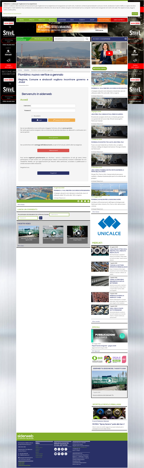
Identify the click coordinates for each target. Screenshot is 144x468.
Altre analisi (96, 321)
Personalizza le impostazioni (12, 13)
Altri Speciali (96, 351)
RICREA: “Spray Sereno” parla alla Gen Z (108, 424)
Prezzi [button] (31, 20)
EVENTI (37, 452)
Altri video (21, 245)
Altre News (21, 204)
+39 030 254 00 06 (23, 453)
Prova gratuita (53, 137)
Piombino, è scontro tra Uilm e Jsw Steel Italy (107, 142)
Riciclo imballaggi (107, 404)
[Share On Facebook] (88, 201)
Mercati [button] (41, 20)
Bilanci (52, 20)
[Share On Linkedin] (82, 201)
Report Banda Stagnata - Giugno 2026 (104, 345)
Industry (26, 70)
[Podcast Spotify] (59, 453)
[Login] (40, 217)
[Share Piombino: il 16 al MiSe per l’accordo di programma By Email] (78, 201)
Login (40, 120)
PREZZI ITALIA (39, 447)
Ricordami (37, 116)
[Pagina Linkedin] (55, 449)
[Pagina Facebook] (62, 449)
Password (27, 110)
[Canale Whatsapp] (65, 453)
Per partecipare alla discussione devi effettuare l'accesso (33, 214)
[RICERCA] (87, 39)
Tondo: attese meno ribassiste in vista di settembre (117, 281)
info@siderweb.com (24, 455)
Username (27, 105)
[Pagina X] (65, 449)
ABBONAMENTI (39, 453)
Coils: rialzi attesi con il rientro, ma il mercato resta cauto (118, 250)
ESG (72, 20)
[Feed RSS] (62, 453)
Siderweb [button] (62, 20)
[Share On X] (85, 201)
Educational (104, 20)
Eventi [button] (82, 20)
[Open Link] (72, 28)
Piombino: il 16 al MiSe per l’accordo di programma (72, 190)
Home (20, 70)
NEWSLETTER (39, 457)
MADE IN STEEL (39, 455)
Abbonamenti (119, 20)
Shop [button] (92, 20)
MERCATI (38, 449)
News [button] (21, 20)
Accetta (134, 13)
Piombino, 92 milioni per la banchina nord (106, 199)
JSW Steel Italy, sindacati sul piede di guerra (107, 114)
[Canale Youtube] (55, 453)
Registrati (53, 173)
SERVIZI (37, 450)
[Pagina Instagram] (59, 449)
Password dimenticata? (62, 120)
